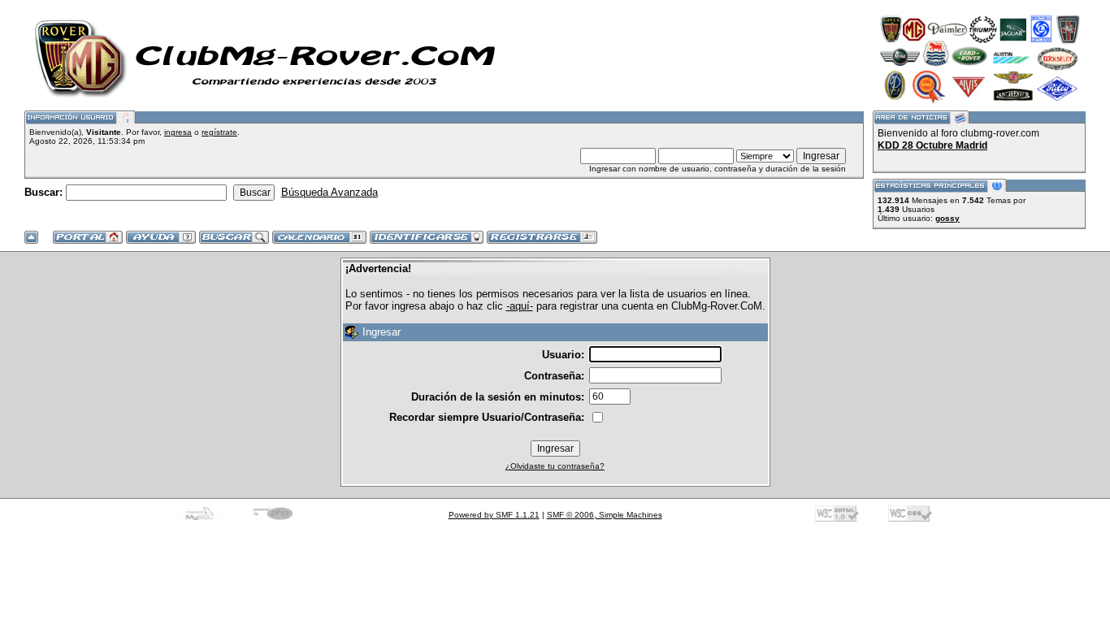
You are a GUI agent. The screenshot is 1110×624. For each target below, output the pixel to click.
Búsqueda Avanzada (329, 192)
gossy (947, 218)
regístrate (219, 132)
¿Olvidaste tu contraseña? (555, 466)
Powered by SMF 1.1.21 (494, 514)
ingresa (178, 132)
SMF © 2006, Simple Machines (604, 514)
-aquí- (519, 306)
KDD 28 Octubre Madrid (932, 145)
